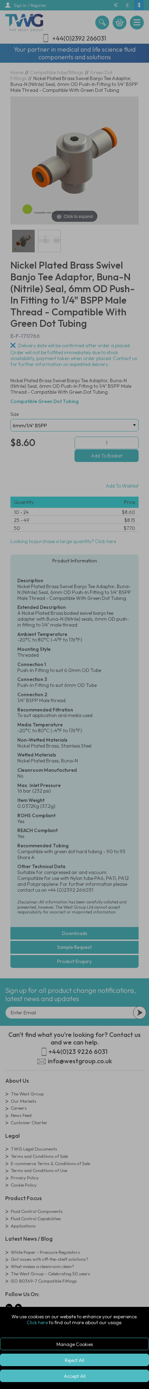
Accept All (75, 1376)
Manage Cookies (74, 1344)
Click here (37, 1322)
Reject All (74, 1360)
